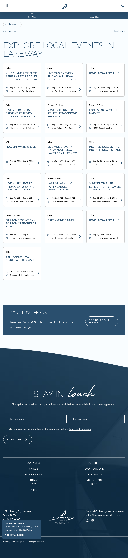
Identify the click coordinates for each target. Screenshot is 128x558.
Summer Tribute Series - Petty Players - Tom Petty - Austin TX (105, 186)
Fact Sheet (94, 463)
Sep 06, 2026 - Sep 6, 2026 (63, 198)
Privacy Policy (33, 474)
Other (8, 68)
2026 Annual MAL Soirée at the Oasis (20, 258)
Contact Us (34, 463)
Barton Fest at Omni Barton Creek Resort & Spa (22, 223)
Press (34, 489)
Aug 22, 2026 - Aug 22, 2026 (22, 87)
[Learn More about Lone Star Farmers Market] (121, 126)
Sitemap (33, 480)
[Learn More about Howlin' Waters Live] (121, 89)
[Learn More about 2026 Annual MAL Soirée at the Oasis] (38, 273)
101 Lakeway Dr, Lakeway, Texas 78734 (17, 513)
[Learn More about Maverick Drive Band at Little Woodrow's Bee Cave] (79, 126)
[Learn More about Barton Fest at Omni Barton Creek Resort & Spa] (38, 236)
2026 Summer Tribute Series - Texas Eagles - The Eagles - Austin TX (22, 76)
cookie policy (25, 530)
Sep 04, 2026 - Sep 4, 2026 (22, 161)
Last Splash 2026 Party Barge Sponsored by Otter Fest (63, 186)
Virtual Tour (94, 480)
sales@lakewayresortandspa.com (103, 515)
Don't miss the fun (28, 312)
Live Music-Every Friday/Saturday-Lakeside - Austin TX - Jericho (21, 113)
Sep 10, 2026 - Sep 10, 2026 (64, 234)
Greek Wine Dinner (61, 220)
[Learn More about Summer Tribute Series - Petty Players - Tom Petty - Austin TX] (121, 200)
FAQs (33, 484)
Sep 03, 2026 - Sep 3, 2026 (105, 124)
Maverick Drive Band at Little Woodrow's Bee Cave (63, 113)
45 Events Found (10, 31)
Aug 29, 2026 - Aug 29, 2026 (22, 124)
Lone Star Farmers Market (103, 112)
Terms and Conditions (80, 428)
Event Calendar (94, 468)
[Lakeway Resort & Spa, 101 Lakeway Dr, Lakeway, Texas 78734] (64, 6)
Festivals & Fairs (96, 105)
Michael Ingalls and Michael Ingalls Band (105, 148)
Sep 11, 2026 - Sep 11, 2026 (105, 234)
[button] (101, 321)
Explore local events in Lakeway (58, 49)
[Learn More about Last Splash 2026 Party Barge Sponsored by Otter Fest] (79, 200)
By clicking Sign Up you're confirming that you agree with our (48, 428)
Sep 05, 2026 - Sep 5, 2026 (22, 198)
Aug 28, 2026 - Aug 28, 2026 (105, 87)
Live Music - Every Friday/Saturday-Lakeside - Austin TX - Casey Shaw (63, 76)
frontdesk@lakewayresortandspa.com (105, 511)
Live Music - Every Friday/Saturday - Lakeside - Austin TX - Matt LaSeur (21, 186)
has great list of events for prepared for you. (41, 324)
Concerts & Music (56, 105)
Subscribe (14, 439)
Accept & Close (14, 535)
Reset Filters (119, 30)
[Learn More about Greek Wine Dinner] (79, 236)
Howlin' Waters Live (104, 73)
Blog (94, 484)
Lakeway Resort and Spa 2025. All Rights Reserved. (23, 541)
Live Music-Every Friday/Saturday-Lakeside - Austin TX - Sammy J (63, 149)
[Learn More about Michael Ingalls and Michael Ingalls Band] (121, 163)
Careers (33, 468)
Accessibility (94, 474)
